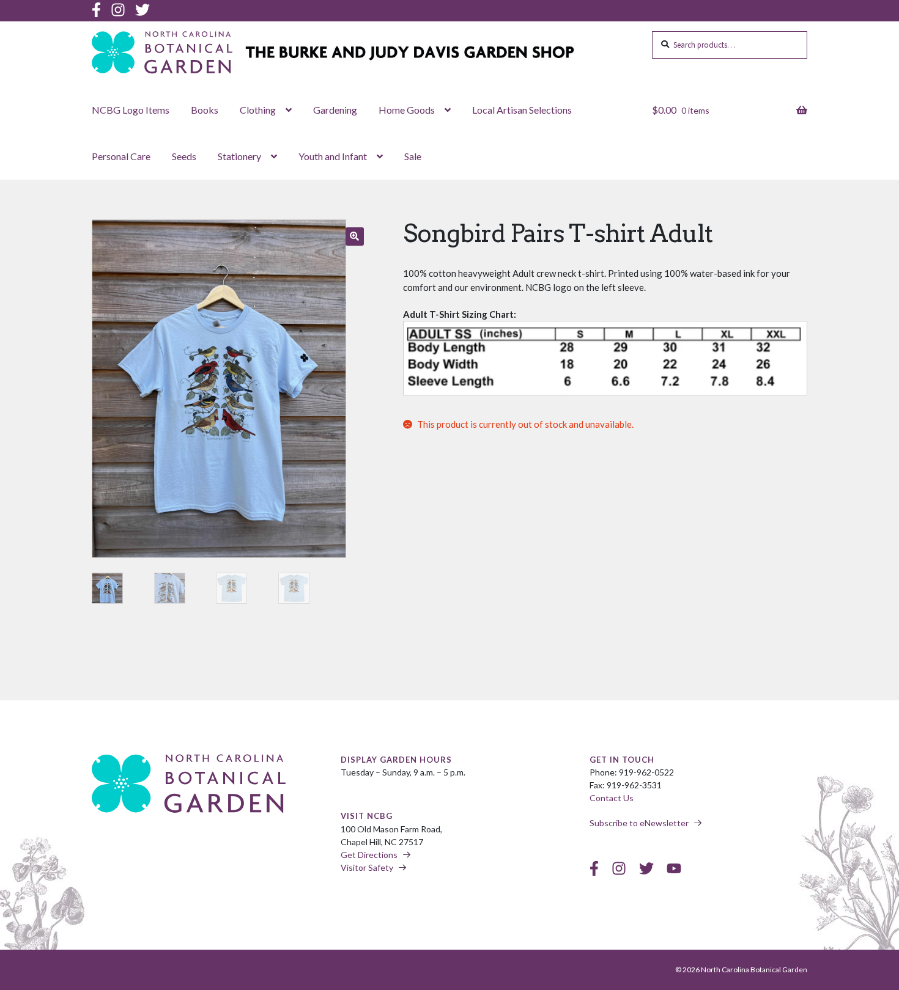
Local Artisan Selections (522, 110)
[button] (355, 236)
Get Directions (369, 854)
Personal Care (121, 156)
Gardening (335, 110)
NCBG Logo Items (130, 110)
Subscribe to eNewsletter (639, 823)
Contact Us (612, 798)
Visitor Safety (367, 867)
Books (204, 110)
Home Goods (407, 110)
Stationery (239, 156)
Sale (412, 156)
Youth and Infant (332, 156)
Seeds (184, 156)
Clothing (258, 110)
